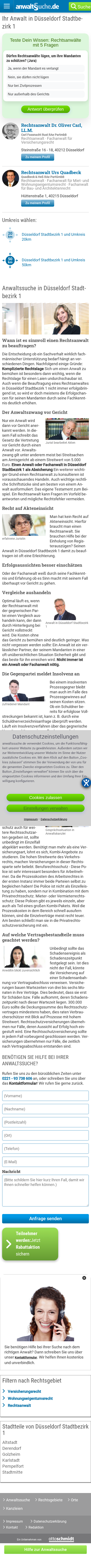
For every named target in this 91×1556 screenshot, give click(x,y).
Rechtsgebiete (50, 1500)
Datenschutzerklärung (50, 1521)
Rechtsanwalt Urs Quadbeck (51, 172)
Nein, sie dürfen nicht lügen (28, 77)
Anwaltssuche (18, 1500)
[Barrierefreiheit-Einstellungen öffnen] (86, 782)
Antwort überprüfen (46, 109)
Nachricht (11, 1171)
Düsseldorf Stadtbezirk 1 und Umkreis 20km (53, 237)
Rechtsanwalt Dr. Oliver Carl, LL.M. (51, 127)
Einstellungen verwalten (45, 808)
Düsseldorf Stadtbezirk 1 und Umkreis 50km (53, 262)
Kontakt (12, 1527)
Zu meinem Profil (37, 157)
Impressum (14, 1521)
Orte (74, 1500)
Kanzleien (14, 1508)
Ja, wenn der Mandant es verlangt (33, 68)
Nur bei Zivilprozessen (25, 85)
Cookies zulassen (45, 797)
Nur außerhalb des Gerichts (28, 94)
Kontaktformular (26, 1357)
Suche (84, 7)
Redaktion (36, 1527)
